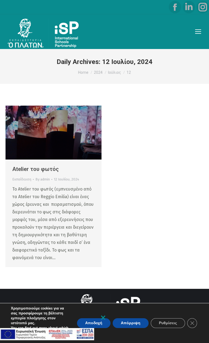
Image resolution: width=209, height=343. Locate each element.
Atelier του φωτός (35, 169)
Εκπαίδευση (21, 179)
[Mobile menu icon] (198, 31)
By (42, 179)
